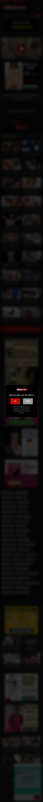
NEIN (28, 401)
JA (15, 401)
